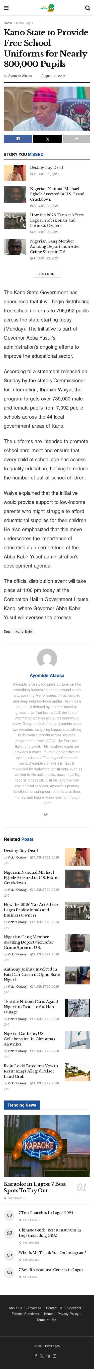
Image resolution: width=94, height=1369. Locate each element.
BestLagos (52, 1346)
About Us (15, 1307)
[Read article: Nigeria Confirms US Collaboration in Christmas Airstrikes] (77, 1040)
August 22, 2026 (53, 75)
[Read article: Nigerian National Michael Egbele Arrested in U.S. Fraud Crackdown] (15, 194)
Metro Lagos (24, 23)
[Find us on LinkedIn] (48, 1356)
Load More (47, 274)
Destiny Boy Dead (46, 167)
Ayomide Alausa (20, 75)
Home (8, 23)
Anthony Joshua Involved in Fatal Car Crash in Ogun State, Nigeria (32, 974)
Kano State (24, 631)
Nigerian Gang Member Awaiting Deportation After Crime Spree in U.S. (55, 246)
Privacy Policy (68, 1313)
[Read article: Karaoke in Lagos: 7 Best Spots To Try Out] (47, 1146)
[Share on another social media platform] (76, 139)
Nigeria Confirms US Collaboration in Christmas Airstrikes (29, 1038)
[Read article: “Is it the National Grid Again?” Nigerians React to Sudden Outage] (77, 1008)
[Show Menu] (6, 7)
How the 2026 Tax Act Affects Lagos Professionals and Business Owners (57, 220)
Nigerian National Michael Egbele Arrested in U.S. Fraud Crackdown (57, 194)
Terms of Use (46, 1319)
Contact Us (54, 1307)
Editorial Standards (25, 1313)
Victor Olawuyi (17, 857)
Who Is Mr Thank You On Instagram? (52, 1252)
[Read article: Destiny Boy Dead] (15, 173)
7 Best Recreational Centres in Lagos (51, 1270)
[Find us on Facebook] (36, 1356)
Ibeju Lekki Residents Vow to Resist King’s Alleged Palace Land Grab (31, 1071)
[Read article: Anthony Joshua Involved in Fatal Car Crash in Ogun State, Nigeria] (77, 976)
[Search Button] (87, 7)
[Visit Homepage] (47, 8)
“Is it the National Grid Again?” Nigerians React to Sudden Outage (32, 1006)
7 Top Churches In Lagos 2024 (46, 1213)
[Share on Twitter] (47, 139)
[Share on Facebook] (18, 139)
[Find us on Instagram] (54, 1356)
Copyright (74, 1307)
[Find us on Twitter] (42, 1356)
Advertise (34, 1307)
